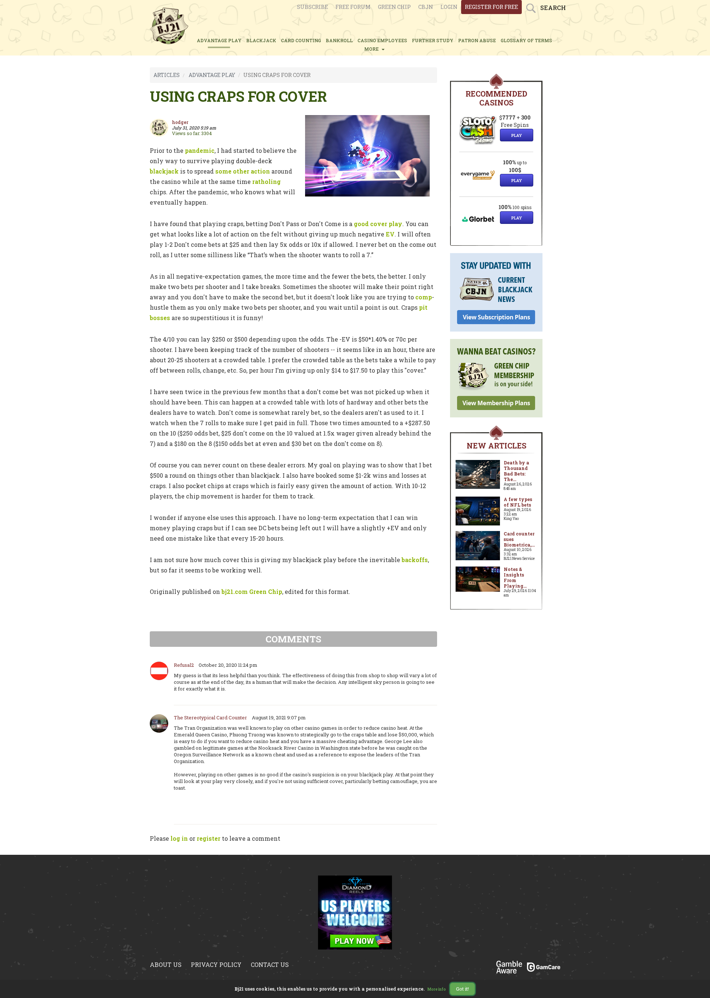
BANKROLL (339, 40)
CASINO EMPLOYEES (382, 40)
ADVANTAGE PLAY (219, 40)
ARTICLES (166, 74)
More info (436, 989)
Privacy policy (216, 964)
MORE (372, 49)
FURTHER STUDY (432, 40)
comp (423, 297)
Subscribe (312, 6)
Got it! (462, 988)
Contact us (270, 964)
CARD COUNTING (301, 40)
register (208, 838)
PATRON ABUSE (477, 40)
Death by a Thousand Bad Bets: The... (516, 471)
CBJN (425, 6)
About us (166, 964)
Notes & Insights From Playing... (515, 577)
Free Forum (353, 6)
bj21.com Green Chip (252, 591)
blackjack (164, 171)
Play (516, 135)
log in (179, 838)
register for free (491, 6)
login (448, 6)
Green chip (394, 6)
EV (390, 234)
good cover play (378, 224)
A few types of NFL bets (518, 502)
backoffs (415, 560)
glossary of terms (526, 40)
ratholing (266, 181)
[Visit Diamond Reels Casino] (355, 911)
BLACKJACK (261, 40)
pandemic (199, 150)
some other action (242, 171)
